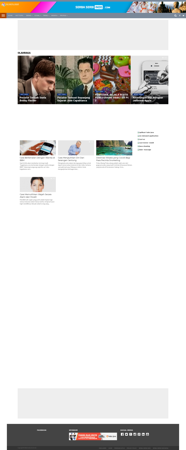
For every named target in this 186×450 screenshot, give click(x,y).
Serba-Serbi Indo (145, 448)
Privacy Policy (132, 448)
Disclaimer (102, 448)
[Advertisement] (93, 35)
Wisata (54, 15)
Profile (63, 15)
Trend (45, 15)
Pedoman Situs (119, 448)
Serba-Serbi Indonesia (160, 448)
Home (10, 15)
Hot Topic (19, 15)
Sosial (37, 15)
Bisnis (28, 15)
